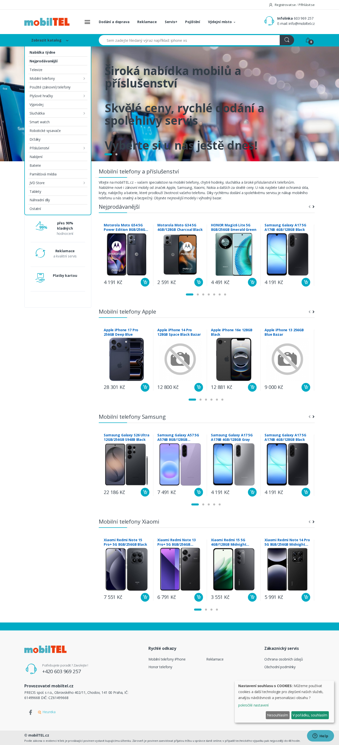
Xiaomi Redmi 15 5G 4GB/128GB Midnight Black (228, 542)
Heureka (48, 711)
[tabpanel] (169, 103)
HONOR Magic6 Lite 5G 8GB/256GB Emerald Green (233, 227)
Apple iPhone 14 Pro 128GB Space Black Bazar (179, 332)
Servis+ (171, 21)
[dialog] (284, 702)
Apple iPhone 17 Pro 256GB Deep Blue (121, 332)
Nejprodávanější (44, 61)
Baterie (35, 165)
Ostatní (35, 208)
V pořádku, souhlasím (310, 715)
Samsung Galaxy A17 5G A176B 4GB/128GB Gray (232, 437)
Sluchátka (37, 113)
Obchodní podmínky (280, 666)
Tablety (35, 191)
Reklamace (147, 21)
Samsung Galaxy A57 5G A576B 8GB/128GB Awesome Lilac (178, 437)
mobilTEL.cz (38, 735)
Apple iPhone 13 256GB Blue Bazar (284, 332)
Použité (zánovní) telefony (50, 87)
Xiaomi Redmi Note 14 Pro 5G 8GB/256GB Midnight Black (287, 542)
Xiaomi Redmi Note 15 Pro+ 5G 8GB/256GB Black (125, 542)
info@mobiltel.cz (302, 23)
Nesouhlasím (277, 715)
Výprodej (36, 104)
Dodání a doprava (114, 21)
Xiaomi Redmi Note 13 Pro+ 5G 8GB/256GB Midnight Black (176, 542)
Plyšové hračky (41, 95)
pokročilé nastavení (253, 705)
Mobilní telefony (42, 78)
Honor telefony (160, 666)
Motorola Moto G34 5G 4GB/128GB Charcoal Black (180, 227)
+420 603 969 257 (61, 671)
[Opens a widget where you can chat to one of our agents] (320, 736)
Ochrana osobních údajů (283, 659)
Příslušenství (39, 148)
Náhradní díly (40, 200)
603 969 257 (303, 18)
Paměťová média (43, 174)
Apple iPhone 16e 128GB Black (231, 332)
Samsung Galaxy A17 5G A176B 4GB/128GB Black (285, 227)
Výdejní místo (220, 21)
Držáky (35, 139)
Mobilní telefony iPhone (167, 659)
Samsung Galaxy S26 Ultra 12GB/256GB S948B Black (126, 437)
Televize (36, 69)
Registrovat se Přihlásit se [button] (294, 4)
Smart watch (39, 122)
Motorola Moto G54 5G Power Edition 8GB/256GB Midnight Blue (125, 227)
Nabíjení (36, 156)
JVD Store (37, 182)
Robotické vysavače (45, 130)
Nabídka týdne (42, 52)
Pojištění (192, 21)
